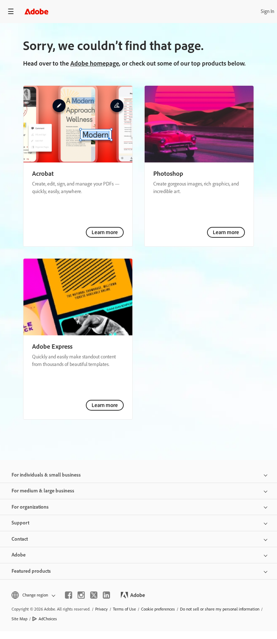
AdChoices (48, 618)
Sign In (267, 11)
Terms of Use (124, 609)
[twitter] (93, 595)
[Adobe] (36, 11)
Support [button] (20, 523)
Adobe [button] (19, 555)
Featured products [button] (31, 571)
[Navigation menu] (11, 11)
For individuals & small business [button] (46, 475)
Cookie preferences (158, 609)
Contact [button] (20, 539)
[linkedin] (106, 595)
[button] (33, 595)
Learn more (105, 232)
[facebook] (68, 595)
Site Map (19, 618)
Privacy (101, 609)
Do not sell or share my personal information (219, 609)
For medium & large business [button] (43, 491)
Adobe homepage (94, 63)
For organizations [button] (30, 507)
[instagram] (81, 595)
